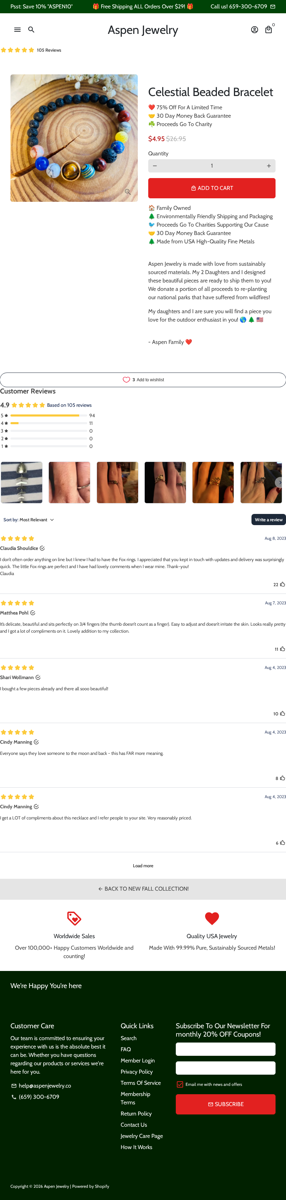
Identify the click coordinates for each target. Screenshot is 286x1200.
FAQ (126, 1049)
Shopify (102, 1186)
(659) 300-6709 (35, 1097)
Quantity (158, 153)
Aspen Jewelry (56, 1186)
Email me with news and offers (214, 1084)
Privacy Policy (137, 1071)
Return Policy (136, 1113)
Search (129, 1038)
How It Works (136, 1147)
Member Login (138, 1060)
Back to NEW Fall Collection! (143, 888)
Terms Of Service (141, 1083)
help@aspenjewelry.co (41, 1085)
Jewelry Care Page (142, 1136)
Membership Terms (135, 1098)
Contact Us (134, 1124)
